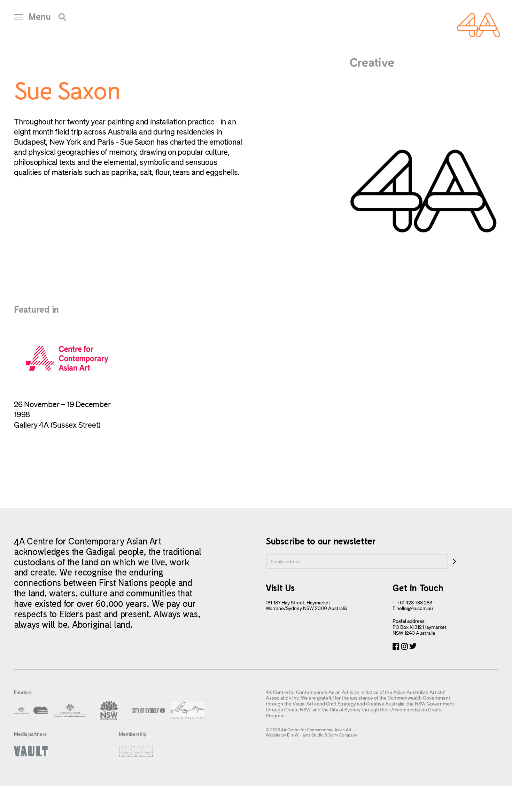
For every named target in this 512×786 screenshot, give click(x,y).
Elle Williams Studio (305, 735)
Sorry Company (342, 735)
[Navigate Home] (478, 25)
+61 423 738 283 (414, 603)
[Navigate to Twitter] (413, 646)
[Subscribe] (454, 561)
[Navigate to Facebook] (396, 646)
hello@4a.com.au (414, 608)
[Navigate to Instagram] (404, 646)
